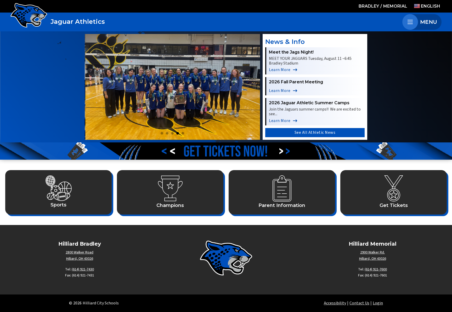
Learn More (279, 70)
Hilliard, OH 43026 (79, 258)
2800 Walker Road (79, 252)
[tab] (162, 133)
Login (378, 303)
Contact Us (359, 303)
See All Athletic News (315, 132)
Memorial (395, 6)
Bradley (369, 6)
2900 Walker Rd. (372, 252)
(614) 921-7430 (83, 269)
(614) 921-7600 (376, 269)
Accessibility (335, 303)
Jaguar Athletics (78, 21)
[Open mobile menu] (410, 22)
